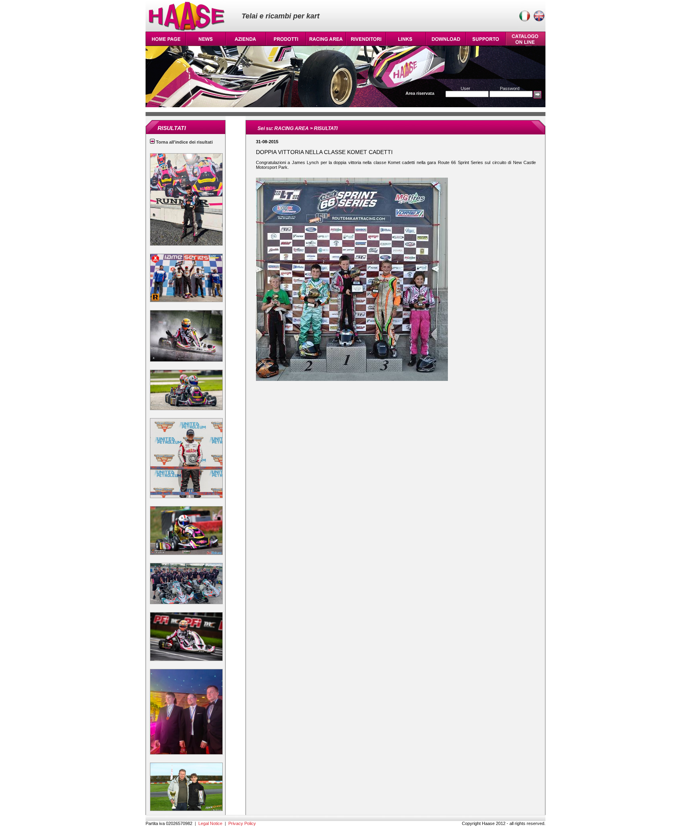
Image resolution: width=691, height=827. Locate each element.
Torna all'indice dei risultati (184, 142)
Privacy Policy (242, 823)
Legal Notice (210, 823)
